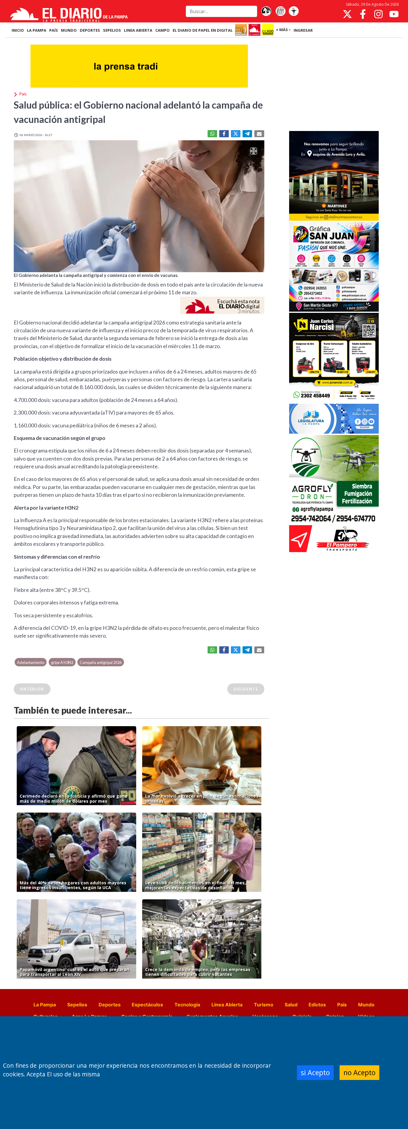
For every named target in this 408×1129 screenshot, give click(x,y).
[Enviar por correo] (259, 133)
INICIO (18, 30)
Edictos (317, 1005)
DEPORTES (90, 30)
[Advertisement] (334, 85)
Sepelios (77, 1005)
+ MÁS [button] (282, 29)
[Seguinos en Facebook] (363, 14)
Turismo (263, 1005)
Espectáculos (147, 1005)
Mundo (366, 1005)
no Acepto (359, 1072)
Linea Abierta (227, 1005)
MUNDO (69, 30)
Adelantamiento (30, 662)
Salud (291, 1005)
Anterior (32, 689)
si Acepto (315, 1072)
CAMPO (162, 30)
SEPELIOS (112, 30)
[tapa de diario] (280, 11)
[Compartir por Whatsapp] (212, 133)
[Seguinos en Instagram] (378, 14)
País (342, 1005)
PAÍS (53, 30)
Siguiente (246, 689)
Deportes (110, 1005)
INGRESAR (303, 30)
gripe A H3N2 (62, 662)
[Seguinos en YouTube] (394, 14)
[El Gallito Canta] (266, 11)
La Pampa (44, 1005)
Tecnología (187, 1005)
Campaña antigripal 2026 (101, 662)
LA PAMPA (36, 30)
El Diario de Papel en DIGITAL (203, 30)
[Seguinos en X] (347, 14)
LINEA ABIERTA (138, 30)
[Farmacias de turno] (293, 11)
